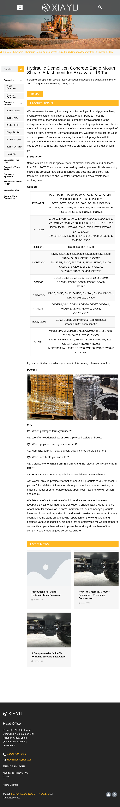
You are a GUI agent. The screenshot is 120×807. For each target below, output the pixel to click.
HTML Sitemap (10, 785)
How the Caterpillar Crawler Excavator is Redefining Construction (94, 595)
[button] (19, 7)
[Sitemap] (108, 794)
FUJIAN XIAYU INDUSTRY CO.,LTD (30, 794)
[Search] (21, 69)
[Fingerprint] (114, 794)
